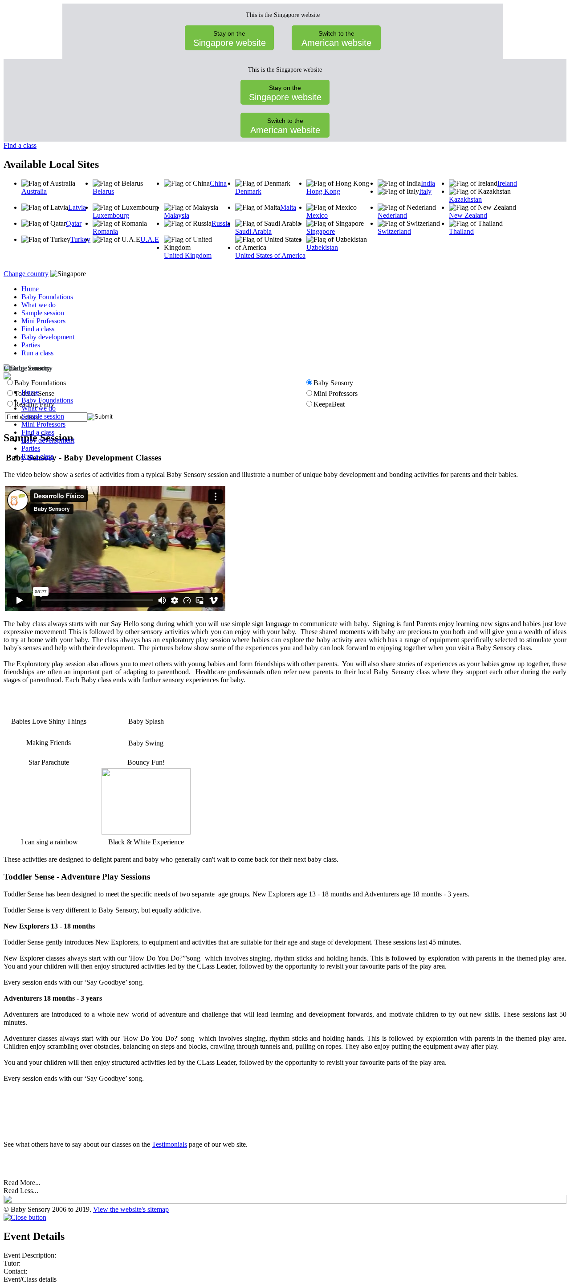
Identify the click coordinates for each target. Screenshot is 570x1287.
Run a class (37, 353)
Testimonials (169, 1144)
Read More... (22, 1182)
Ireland (507, 183)
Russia (221, 223)
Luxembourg (111, 215)
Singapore (320, 231)
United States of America (270, 255)
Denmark (248, 191)
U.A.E (149, 239)
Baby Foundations (47, 297)
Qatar (73, 223)
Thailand (461, 231)
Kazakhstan (465, 199)
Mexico (317, 215)
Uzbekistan (322, 247)
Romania (105, 231)
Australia (34, 191)
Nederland (392, 215)
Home (30, 289)
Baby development (47, 337)
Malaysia (176, 215)
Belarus (103, 191)
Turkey (80, 239)
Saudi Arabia (253, 231)
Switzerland (394, 231)
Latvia (77, 207)
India (428, 183)
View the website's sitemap (131, 1209)
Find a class (20, 145)
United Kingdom (188, 255)
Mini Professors (43, 321)
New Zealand (468, 215)
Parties (30, 345)
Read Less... (21, 1190)
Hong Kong (323, 191)
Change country (26, 273)
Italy (425, 191)
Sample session (42, 313)
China (218, 183)
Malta (288, 207)
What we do (38, 305)
